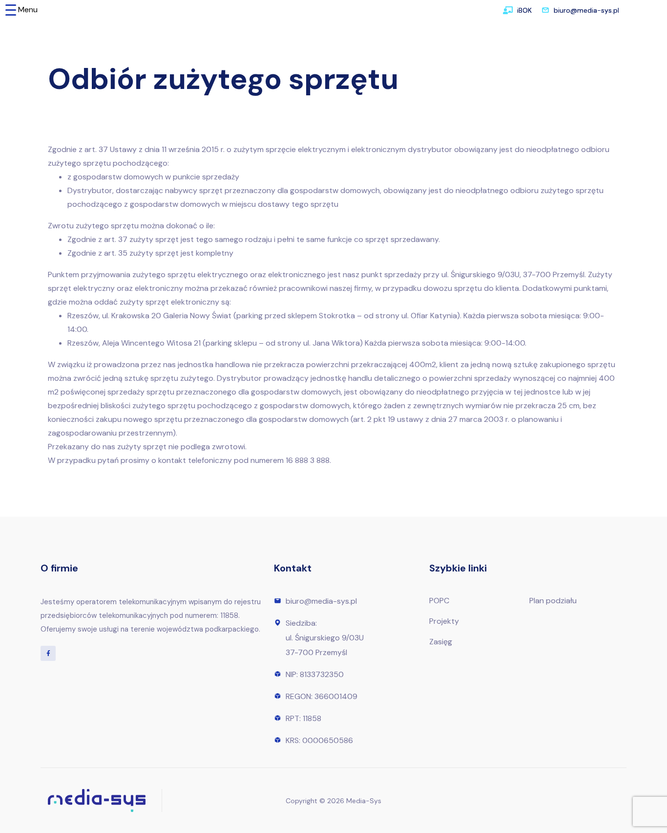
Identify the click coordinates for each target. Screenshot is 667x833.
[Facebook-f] (48, 653)
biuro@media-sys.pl (586, 10)
